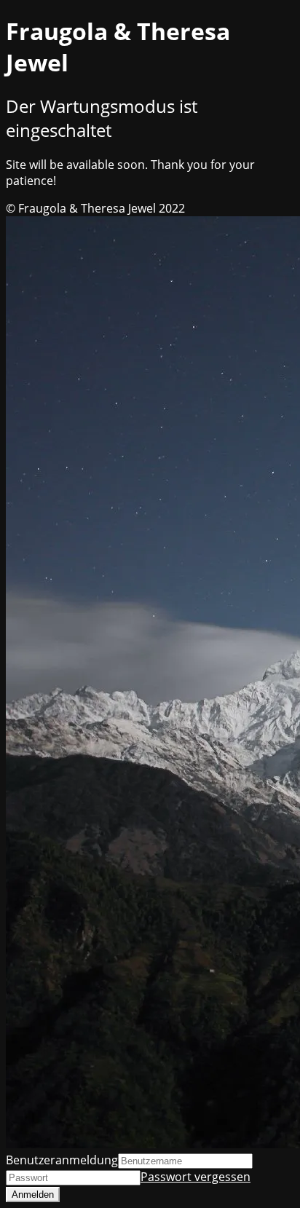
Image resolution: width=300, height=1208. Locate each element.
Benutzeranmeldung (62, 1160)
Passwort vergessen (195, 1177)
